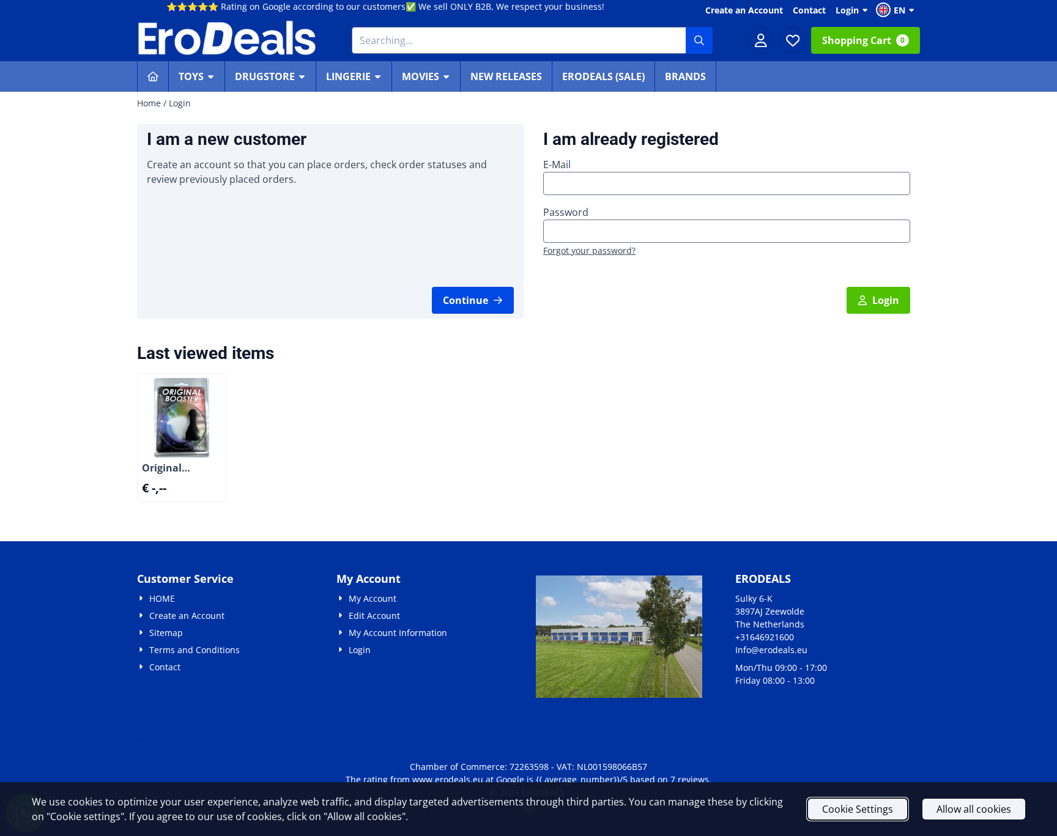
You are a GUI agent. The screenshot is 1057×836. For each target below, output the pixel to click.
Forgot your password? (589, 250)
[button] (896, 10)
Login (847, 10)
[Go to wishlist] (792, 40)
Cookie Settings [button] (857, 809)
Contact (809, 10)
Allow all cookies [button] (973, 809)
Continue (465, 300)
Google (510, 779)
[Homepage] (153, 76)
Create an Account (744, 10)
